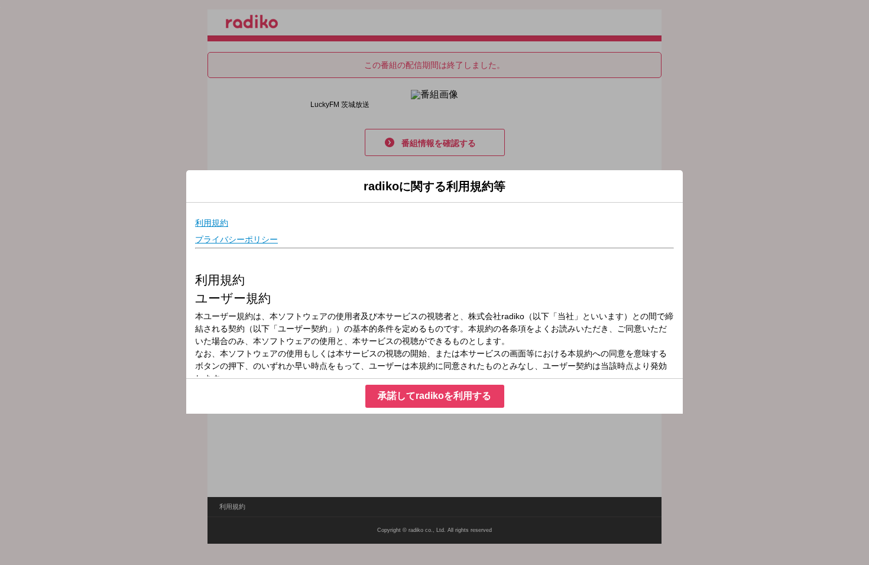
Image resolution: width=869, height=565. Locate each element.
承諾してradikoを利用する (434, 396)
